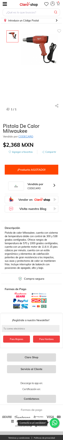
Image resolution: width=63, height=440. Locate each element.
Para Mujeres (16, 339)
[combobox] (31, 13)
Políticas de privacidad (44, 438)
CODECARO (25, 136)
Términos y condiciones (19, 438)
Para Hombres (46, 339)
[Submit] (56, 12)
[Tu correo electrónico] (31, 330)
